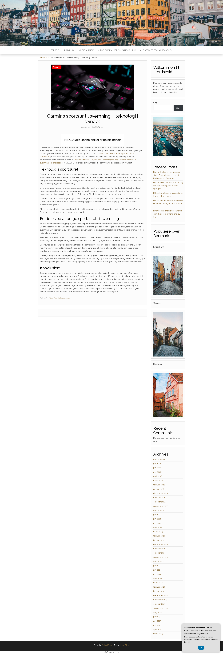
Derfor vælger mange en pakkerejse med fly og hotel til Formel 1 (168, 203)
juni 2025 (157, 519)
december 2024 (160, 544)
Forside (55, 50)
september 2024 (160, 557)
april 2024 (157, 578)
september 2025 (160, 506)
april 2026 (157, 476)
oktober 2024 (159, 553)
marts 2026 (158, 480)
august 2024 (159, 561)
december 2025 (160, 493)
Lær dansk (68, 50)
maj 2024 (157, 574)
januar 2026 (158, 489)
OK (201, 648)
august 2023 (158, 612)
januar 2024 (158, 591)
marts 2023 (158, 634)
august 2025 (158, 510)
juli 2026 (157, 463)
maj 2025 (157, 523)
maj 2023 (157, 625)
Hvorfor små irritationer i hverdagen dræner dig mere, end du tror (168, 214)
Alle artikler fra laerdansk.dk (156, 50)
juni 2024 (157, 570)
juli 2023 (157, 617)
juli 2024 (157, 565)
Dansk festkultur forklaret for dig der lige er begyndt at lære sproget (168, 185)
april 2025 (157, 527)
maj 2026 (157, 472)
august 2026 (159, 459)
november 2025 (160, 497)
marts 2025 (158, 531)
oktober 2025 (159, 502)
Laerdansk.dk (44, 57)
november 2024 (160, 548)
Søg (155, 103)
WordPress (107, 645)
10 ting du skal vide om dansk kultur (116, 50)
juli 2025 (157, 514)
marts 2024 (158, 583)
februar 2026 (159, 485)
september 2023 (160, 608)
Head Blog (124, 645)
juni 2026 (157, 468)
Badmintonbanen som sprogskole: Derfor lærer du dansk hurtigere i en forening (166, 175)
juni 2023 (157, 621)
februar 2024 (159, 587)
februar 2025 (159, 536)
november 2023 (160, 600)
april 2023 (157, 629)
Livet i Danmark (86, 50)
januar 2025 (158, 540)
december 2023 (160, 595)
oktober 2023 (159, 604)
